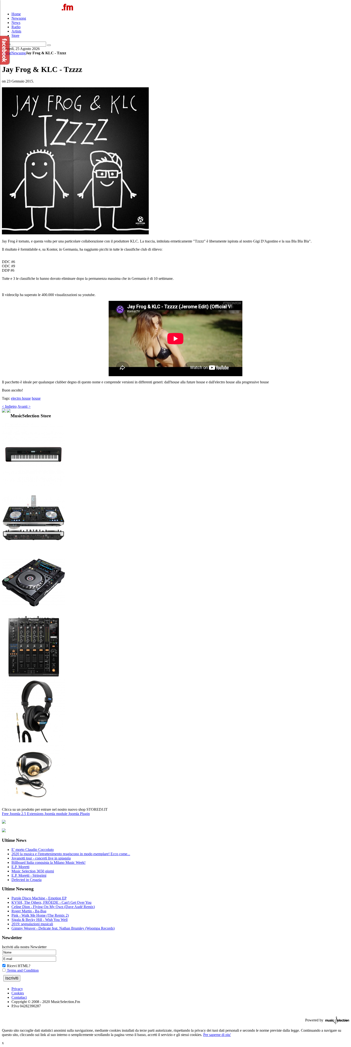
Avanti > (24, 406)
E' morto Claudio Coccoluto (32, 850)
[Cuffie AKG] (33, 805)
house (36, 398)
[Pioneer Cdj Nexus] (33, 613)
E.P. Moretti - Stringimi (28, 875)
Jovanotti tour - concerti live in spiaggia (41, 858)
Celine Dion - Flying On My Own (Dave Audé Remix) (53, 907)
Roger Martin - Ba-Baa (28, 911)
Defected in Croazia (26, 880)
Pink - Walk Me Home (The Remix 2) (40, 915)
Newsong (18, 53)
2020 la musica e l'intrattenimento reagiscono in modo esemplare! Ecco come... (70, 854)
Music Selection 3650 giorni (32, 871)
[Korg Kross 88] (33, 485)
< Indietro (9, 406)
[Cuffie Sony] (33, 741)
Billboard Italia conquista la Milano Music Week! (48, 862)
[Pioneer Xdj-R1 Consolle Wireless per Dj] (33, 549)
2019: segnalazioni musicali (32, 924)
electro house (21, 398)
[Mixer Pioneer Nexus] (33, 677)
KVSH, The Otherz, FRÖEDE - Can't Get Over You (51, 902)
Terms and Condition (22, 970)
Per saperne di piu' (217, 1035)
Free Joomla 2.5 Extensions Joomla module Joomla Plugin (46, 814)
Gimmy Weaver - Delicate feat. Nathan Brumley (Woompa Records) (63, 928)
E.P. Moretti (20, 867)
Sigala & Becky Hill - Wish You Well (39, 920)
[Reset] (49, 45)
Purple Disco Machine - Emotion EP (39, 898)
